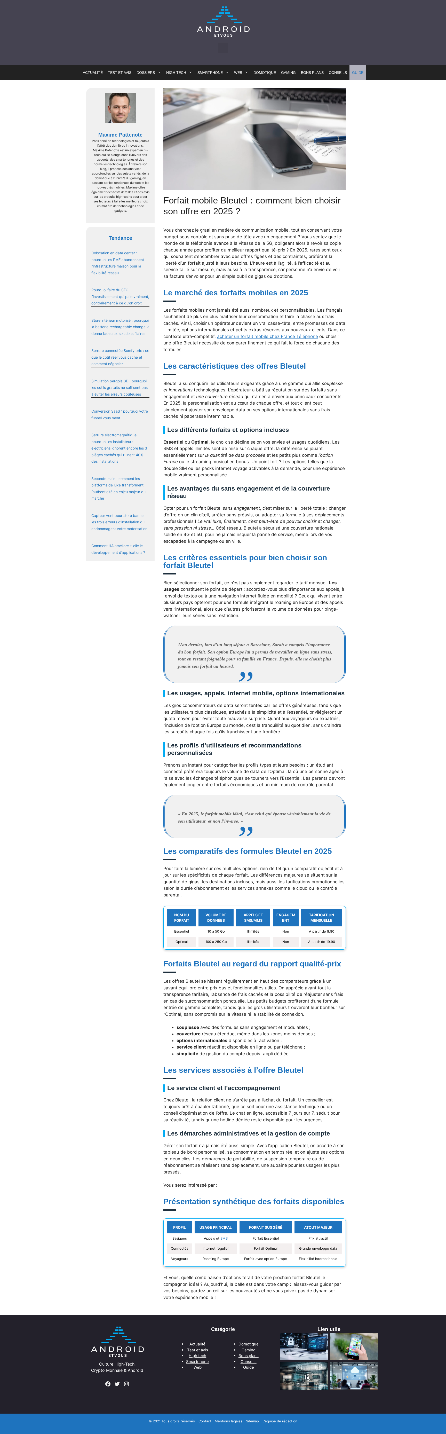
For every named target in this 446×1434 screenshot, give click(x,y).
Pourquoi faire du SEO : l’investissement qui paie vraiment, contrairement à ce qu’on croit (120, 296)
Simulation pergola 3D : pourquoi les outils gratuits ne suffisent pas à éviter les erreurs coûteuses (119, 387)
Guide (357, 72)
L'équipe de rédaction (279, 1421)
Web (238, 72)
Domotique (264, 72)
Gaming (288, 72)
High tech (176, 72)
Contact (204, 1421)
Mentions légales (228, 1421)
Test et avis (119, 72)
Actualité (93, 72)
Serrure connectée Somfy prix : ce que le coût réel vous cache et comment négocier (120, 357)
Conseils (338, 72)
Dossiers (146, 72)
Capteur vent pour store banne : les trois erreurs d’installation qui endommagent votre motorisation (119, 522)
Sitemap (252, 1421)
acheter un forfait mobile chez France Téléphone (267, 336)
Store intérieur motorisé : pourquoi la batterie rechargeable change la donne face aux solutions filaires (120, 327)
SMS (224, 1238)
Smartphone (210, 72)
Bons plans (312, 72)
